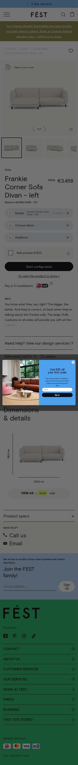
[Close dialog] (73, 362)
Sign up (57, 395)
